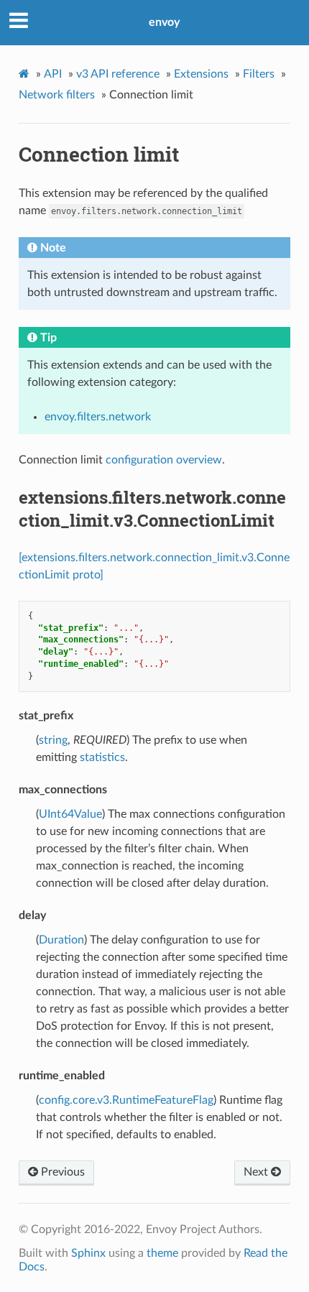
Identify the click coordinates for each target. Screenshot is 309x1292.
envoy (164, 22)
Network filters (57, 95)
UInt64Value (70, 814)
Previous (61, 1172)
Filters (259, 74)
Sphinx (88, 1253)
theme (162, 1253)
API (53, 74)
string (53, 740)
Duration (61, 940)
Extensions (201, 74)
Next (257, 1172)
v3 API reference (118, 74)
